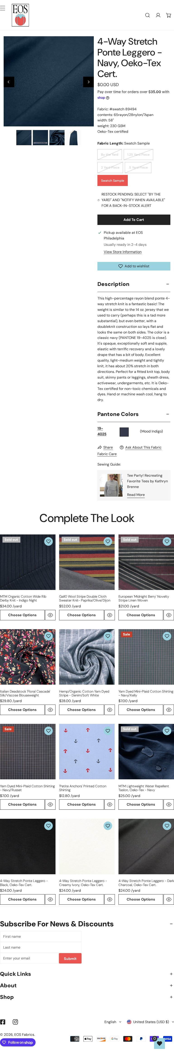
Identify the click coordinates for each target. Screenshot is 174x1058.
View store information (123, 252)
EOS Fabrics (24, 1034)
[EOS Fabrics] (20, 15)
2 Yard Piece (110, 167)
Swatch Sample (112, 181)
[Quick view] (50, 615)
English (110, 1021)
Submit (70, 958)
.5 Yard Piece (138, 167)
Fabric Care (107, 454)
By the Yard (109, 154)
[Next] (88, 82)
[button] (168, 15)
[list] (49, 81)
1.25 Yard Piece (138, 154)
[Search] (147, 15)
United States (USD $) (151, 1021)
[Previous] (9, 82)
